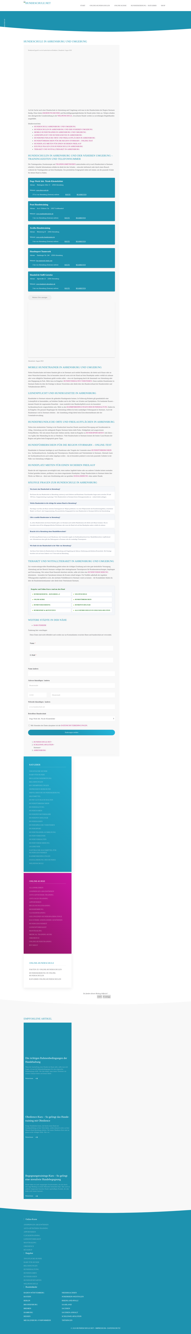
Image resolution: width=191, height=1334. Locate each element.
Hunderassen (36, 821)
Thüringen (67, 1320)
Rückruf (33, 945)
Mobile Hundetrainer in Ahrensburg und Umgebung (60, 132)
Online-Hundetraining (40, 941)
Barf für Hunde (37, 775)
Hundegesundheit (38, 924)
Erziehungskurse (51, 113)
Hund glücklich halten (41, 800)
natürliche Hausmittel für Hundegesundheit (42, 851)
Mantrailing (35, 931)
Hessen (27, 1316)
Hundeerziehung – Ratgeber (144, 5)
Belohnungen (36, 782)
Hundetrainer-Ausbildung (42, 832)
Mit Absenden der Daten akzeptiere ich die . (59, 725)
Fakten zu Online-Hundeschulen (45, 969)
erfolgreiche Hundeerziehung (44, 793)
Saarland (67, 1305)
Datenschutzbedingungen (74, 725)
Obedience (34, 938)
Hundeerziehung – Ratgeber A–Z (47, 594)
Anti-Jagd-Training (38, 898)
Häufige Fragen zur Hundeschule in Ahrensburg (58, 146)
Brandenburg (31, 1305)
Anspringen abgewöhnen (41, 891)
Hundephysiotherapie (40, 814)
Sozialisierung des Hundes (42, 860)
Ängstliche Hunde (33, 1259)
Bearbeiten (81, 194)
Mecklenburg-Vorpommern (37, 1320)
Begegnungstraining (39, 906)
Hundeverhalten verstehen (78, 381)
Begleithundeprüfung (40, 778)
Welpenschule (65, 116)
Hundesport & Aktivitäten (45, 610)
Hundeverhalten (37, 839)
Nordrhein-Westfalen (73, 1297)
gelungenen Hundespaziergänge (45, 916)
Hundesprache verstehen (42, 825)
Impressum (101, 1328)
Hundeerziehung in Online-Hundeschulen (42, 974)
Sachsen (66, 1308)
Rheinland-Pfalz (70, 1301)
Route (68, 194)
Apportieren (35, 902)
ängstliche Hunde (38, 771)
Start (82, 5)
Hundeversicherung (98, 572)
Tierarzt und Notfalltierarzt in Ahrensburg (57, 149)
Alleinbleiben (36, 888)
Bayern (27, 1297)
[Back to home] (42, 5)
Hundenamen (35, 811)
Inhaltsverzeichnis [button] (34, 124)
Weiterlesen (29, 1078)
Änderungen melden (71, 732)
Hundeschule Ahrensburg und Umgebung (55, 126)
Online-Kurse (120, 5)
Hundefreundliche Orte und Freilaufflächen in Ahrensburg (64, 138)
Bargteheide (40, 625)
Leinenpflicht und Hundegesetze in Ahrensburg (58, 135)
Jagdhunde (34, 846)
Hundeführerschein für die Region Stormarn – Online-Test (63, 141)
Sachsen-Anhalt (70, 1312)
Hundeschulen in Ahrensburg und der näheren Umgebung (63, 129)
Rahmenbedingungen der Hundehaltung (87, 407)
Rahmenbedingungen (39, 856)
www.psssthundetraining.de (44, 214)
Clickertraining (37, 913)
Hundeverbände (37, 836)
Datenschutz (113, 1328)
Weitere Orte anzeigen (39, 297)
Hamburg (28, 1312)
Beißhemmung (36, 909)
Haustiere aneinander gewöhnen (45, 920)
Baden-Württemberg (34, 1293)
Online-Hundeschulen (100, 5)
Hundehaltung (36, 807)
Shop (163, 5)
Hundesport (35, 829)
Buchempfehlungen (39, 785)
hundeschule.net (85, 1328)
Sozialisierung (81, 476)
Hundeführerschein (101, 450)
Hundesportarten (95, 433)
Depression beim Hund (40, 789)
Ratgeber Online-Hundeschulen (45, 979)
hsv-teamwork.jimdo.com (44, 261)
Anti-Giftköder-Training (41, 895)
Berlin (27, 1301)
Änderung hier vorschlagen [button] (37, 630)
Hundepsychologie (83, 605)
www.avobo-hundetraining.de (45, 237)
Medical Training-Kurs (40, 934)
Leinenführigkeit (38, 927)
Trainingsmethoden (66, 164)
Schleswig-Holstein (71, 1316)
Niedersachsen (69, 1293)
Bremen (27, 1308)
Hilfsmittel (35, 796)
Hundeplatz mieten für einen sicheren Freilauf (57, 144)
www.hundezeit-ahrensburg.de (45, 284)
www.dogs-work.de (42, 190)
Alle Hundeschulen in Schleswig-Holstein (92, 610)
